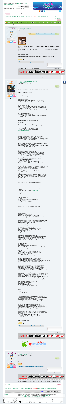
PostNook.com (23, 395)
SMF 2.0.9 (28, 398)
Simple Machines (36, 398)
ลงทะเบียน (25, 3)
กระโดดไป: (42, 391)
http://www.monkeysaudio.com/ (24, 130)
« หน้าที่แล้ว (57, 18)
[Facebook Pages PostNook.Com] (42, 11)
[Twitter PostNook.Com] (44, 11)
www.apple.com (30, 196)
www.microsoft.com (36, 190)
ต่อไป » (60, 18)
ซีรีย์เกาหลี (19, 234)
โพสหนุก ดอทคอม (48, 395)
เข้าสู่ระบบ (19, 3)
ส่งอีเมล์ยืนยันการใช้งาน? (8, 4)
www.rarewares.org (36, 188)
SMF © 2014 (32, 398)
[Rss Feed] (40, 11)
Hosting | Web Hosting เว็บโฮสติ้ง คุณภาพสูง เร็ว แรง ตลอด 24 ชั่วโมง (34, 396)
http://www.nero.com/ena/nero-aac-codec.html (32, 193)
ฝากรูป (22, 234)
